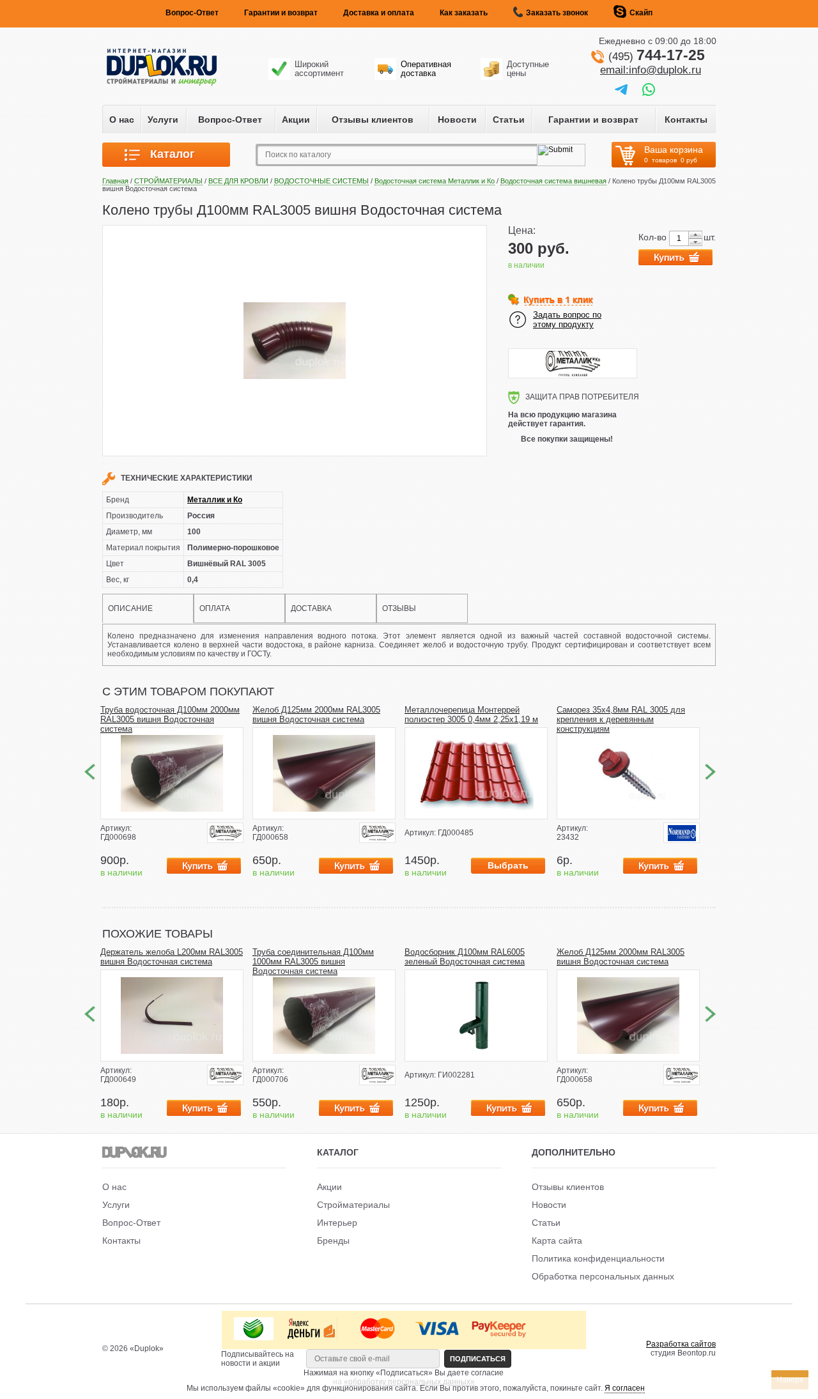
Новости (457, 119)
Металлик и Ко (214, 499)
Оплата (214, 608)
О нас (121, 119)
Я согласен (625, 1388)
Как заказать (464, 12)
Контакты (686, 119)
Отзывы (399, 608)
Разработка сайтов (681, 1344)
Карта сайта (557, 1240)
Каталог (168, 154)
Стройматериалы (353, 1205)
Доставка (311, 608)
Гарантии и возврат (281, 12)
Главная (115, 181)
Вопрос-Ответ (192, 12)
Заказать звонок (557, 12)
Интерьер (337, 1222)
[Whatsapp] (648, 88)
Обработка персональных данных (603, 1276)
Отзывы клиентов (372, 119)
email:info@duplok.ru (650, 70)
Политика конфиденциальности (598, 1258)
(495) (656, 56)
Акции (296, 119)
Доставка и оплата (378, 12)
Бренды (333, 1240)
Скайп (640, 12)
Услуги (163, 119)
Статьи (509, 119)
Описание (130, 608)
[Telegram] (621, 88)
